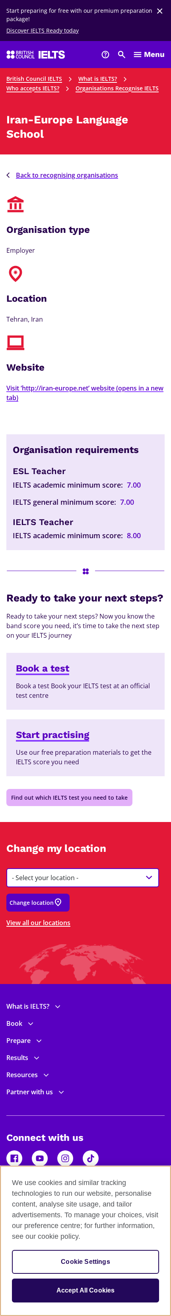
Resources (22, 1074)
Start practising (52, 734)
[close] (160, 11)
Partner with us (29, 1092)
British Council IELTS (34, 78)
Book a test (42, 668)
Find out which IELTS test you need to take (69, 797)
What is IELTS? (97, 78)
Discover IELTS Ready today (42, 30)
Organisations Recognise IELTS (117, 88)
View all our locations (38, 922)
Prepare (18, 1040)
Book (14, 1023)
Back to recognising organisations (67, 175)
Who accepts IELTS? (32, 88)
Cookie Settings (85, 1261)
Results (17, 1057)
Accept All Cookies (85, 1290)
